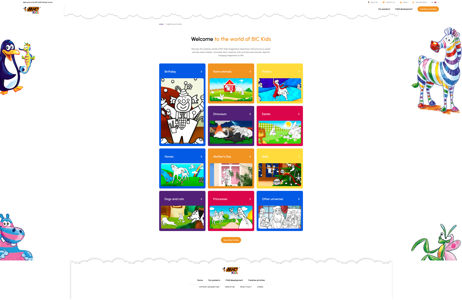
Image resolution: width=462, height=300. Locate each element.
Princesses (220, 199)
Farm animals (222, 71)
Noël (265, 156)
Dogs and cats (174, 199)
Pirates (266, 71)
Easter (266, 114)
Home (161, 24)
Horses (169, 156)
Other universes (272, 199)
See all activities (231, 240)
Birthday (170, 71)
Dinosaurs (220, 114)
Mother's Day (222, 156)
